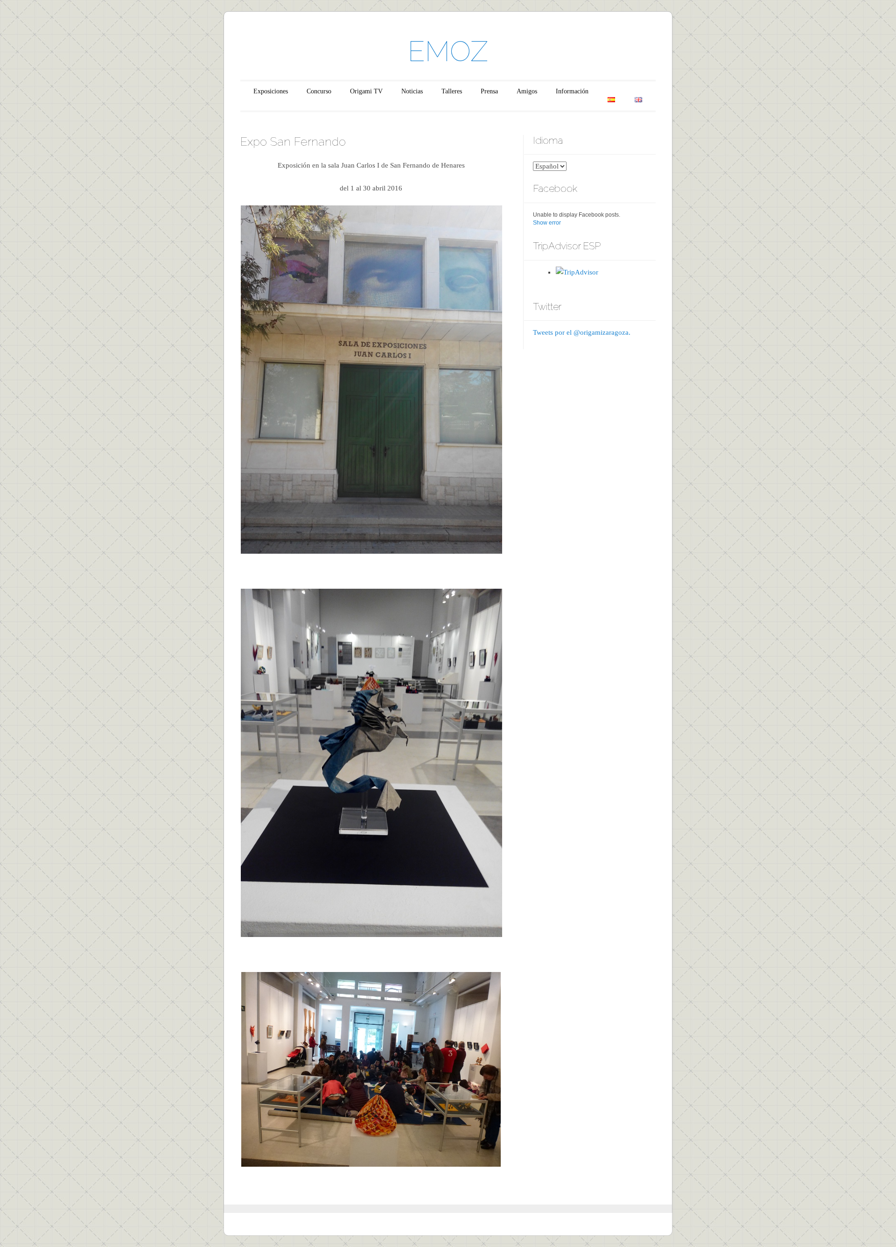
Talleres (451, 91)
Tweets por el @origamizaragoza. (581, 332)
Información (572, 91)
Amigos (527, 91)
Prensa (489, 91)
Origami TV (366, 91)
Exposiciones (270, 91)
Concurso (319, 91)
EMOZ (448, 51)
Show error (547, 222)
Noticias (412, 91)
